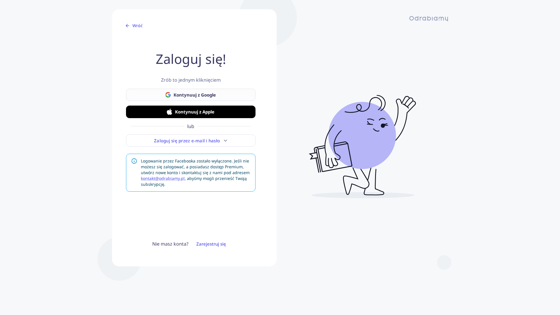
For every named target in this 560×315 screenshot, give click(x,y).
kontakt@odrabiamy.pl (163, 178)
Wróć (137, 25)
